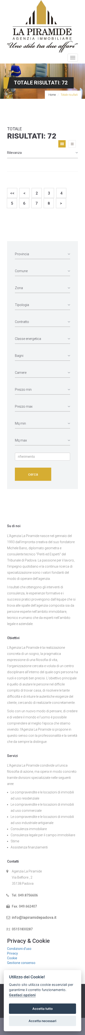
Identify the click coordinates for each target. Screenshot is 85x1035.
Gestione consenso (21, 963)
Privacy (12, 953)
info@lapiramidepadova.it (34, 917)
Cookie (12, 958)
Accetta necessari (42, 1021)
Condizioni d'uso (19, 949)
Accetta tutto (42, 1009)
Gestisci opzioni (22, 995)
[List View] (72, 143)
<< (12, 193)
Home (52, 94)
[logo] (42, 26)
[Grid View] (62, 143)
